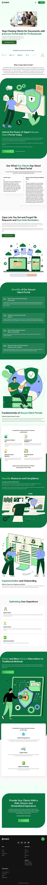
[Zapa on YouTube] (22, 842)
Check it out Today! (8, 235)
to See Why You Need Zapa (20, 151)
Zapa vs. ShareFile (28, 861)
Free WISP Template (28, 864)
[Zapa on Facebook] (28, 842)
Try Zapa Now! (23, 820)
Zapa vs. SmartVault (28, 863)
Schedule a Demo (7, 151)
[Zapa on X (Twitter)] (25, 842)
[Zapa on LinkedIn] (18, 842)
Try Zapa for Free (9, 42)
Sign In (41, 2)
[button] (35, 2)
